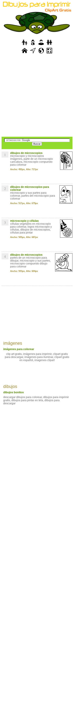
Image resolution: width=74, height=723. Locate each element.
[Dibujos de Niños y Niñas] (49, 45)
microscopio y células (24, 220)
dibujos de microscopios (26, 153)
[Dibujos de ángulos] (33, 53)
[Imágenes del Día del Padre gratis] (24, 45)
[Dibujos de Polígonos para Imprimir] (49, 53)
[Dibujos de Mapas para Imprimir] (41, 53)
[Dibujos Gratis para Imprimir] (24, 53)
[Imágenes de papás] (41, 45)
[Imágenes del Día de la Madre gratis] (33, 45)
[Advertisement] (37, 96)
